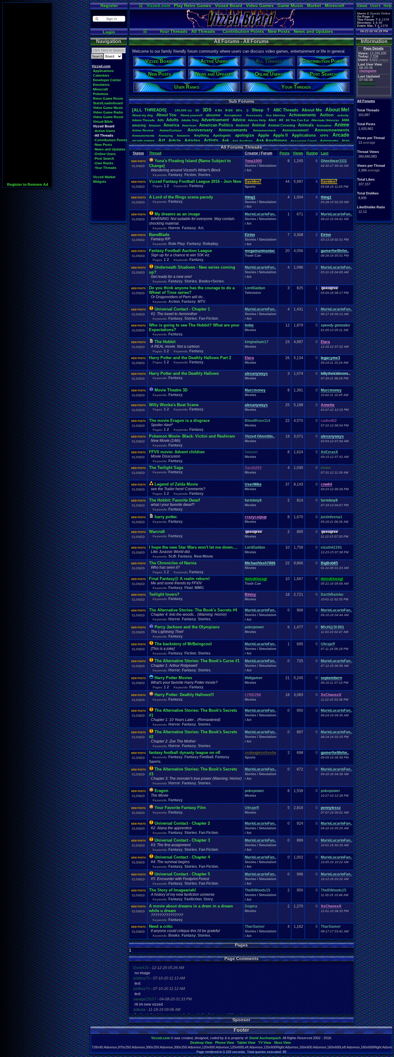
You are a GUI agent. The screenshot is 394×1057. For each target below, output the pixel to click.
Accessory (254, 115)
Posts (284, 153)
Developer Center (107, 80)
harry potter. (166, 516)
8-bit (229, 110)
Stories (204, 175)
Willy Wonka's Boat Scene (174, 404)
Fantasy (175, 175)
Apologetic (222, 135)
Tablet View (246, 1042)
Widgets (99, 181)
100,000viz (183, 110)
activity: (343, 115)
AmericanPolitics (216, 125)
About (362, 6)
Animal (258, 125)
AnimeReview (143, 130)
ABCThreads (285, 110)
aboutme (213, 115)
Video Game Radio (108, 112)
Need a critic (161, 926)
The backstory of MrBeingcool (183, 644)
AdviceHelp (257, 120)
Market (314, 5)
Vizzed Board (228, 5)
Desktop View (201, 1042)
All (281, 120)
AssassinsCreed (303, 140)
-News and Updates (109, 149)
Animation (324, 125)
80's (239, 110)
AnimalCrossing (281, 125)
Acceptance (233, 115)
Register (109, 5)
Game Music (290, 5)
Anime (341, 124)
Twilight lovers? (164, 594)
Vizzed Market (104, 177)
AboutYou (166, 115)
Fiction (190, 175)
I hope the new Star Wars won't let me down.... (193, 547)
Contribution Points (243, 31)
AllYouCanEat (297, 120)
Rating (312, 153)
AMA (345, 120)
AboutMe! (337, 109)
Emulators (101, 84)
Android (242, 125)
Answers (183, 135)
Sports (250, 186)
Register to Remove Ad (27, 184)
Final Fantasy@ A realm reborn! (179, 578)
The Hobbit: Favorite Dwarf (174, 500)
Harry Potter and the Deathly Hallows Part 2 (190, 357)
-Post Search (104, 158)
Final (188, 588)
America (171, 125)
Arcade (340, 135)
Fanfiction (193, 899)
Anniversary (200, 129)
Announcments (143, 135)
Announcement (264, 130)
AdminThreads (143, 120)
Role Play (176, 244)
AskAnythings (271, 140)
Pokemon (100, 94)
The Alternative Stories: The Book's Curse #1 (197, 661)
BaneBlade (159, 234)
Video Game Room (108, 117)
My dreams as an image (177, 214)
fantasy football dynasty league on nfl (184, 752)
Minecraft (334, 5)
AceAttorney (275, 115)
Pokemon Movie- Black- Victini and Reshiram (192, 436)
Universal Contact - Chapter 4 (182, 857)
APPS (324, 135)
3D (197, 110)
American (189, 125)
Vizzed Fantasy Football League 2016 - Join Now (195, 181)
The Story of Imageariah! (172, 890)
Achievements (302, 115)
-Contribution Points (110, 140)
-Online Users (105, 154)
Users (375, 6)
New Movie (203, 556)
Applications (103, 71)
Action (327, 114)
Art (161, 140)
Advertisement (215, 120)
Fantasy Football (198, 757)
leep (257, 109)
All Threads (203, 31)
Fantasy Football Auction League (180, 250)
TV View (264, 1042)
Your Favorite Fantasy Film (180, 807)
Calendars (101, 75)
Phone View (224, 1042)
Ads (160, 120)
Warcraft (157, 531)
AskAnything (242, 140)
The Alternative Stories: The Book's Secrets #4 (193, 610)
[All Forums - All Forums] (242, 26)
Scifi (172, 556)
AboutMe (312, 109)
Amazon (155, 125)
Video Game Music (108, 108)
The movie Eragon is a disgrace (179, 420)
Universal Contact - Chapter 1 (182, 309)
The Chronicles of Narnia (172, 563)
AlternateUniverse (325, 120)
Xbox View (282, 1042)
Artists (211, 140)
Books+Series (211, 281)
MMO (199, 588)
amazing (139, 125)
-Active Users (104, 131)
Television (253, 292)
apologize (244, 135)
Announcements (332, 129)
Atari (345, 140)
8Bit (218, 110)
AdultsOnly (190, 120)
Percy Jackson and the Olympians (187, 627)
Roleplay (210, 244)
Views (298, 153)
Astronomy (329, 140)
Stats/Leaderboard (108, 103)
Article (174, 140)
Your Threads (173, 31)
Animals (306, 125)
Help (388, 6)
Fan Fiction (208, 318)
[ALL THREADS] (149, 109)
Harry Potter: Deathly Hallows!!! (184, 694)
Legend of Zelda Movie (176, 484)
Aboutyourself (191, 115)
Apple (263, 135)
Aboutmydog (142, 115)
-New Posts (103, 144)
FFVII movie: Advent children (177, 452)
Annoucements (233, 130)
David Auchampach (265, 1038)
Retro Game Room (108, 98)
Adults (172, 120)
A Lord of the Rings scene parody (181, 197)
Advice (238, 120)
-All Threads (103, 135)
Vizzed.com (158, 5)
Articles (192, 140)
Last (324, 153)
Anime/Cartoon (170, 130)
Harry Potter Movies (173, 677)
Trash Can (253, 255)
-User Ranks (103, 163)
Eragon (161, 790)
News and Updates (313, 31)
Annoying (166, 135)
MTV (201, 301)
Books (174, 935)
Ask (225, 140)
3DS (207, 109)
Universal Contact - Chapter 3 (182, 840)
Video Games (260, 5)
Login (109, 32)
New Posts (279, 31)
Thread (155, 153)
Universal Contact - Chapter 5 (182, 874)
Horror (174, 228)
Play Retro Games (192, 5)
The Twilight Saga (166, 467)
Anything (201, 135)
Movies (250, 330)
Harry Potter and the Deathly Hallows (184, 373)
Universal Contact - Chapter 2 (182, 823)
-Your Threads (105, 168)
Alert (272, 120)
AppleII (280, 135)
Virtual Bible (103, 121)
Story (208, 899)
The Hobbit (165, 341)
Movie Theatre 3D (171, 390)
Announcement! (295, 130)
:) (247, 110)
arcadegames (143, 140)
